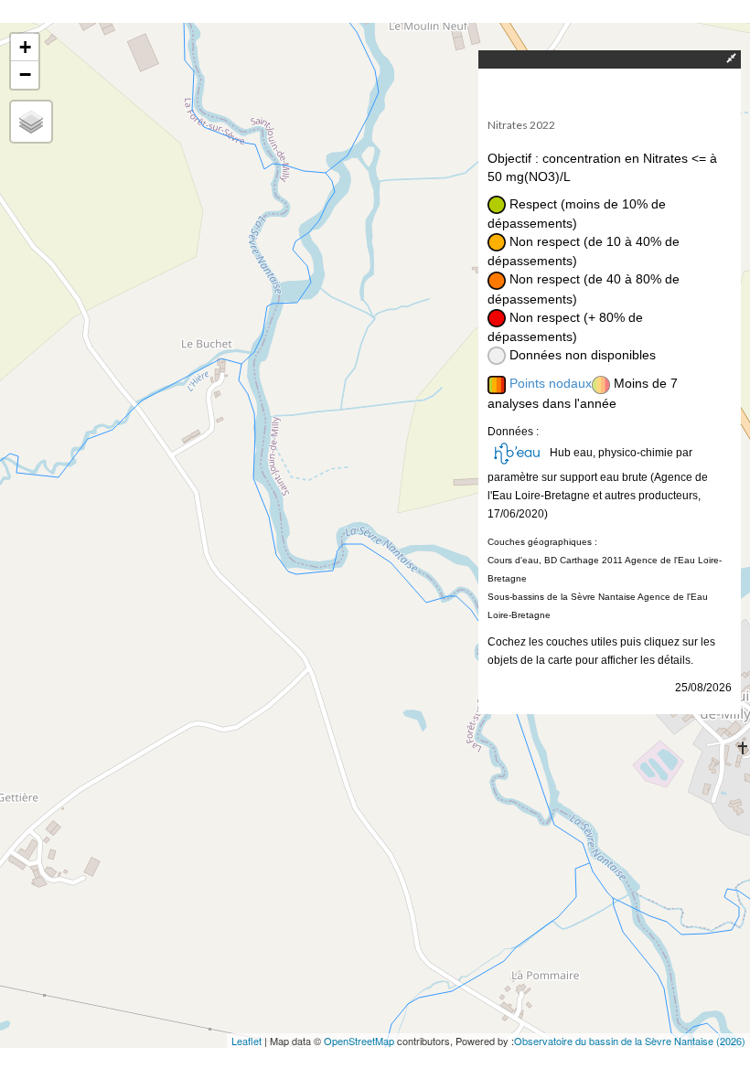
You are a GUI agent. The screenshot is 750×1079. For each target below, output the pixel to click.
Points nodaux (550, 383)
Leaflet (246, 1040)
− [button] (25, 74)
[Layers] (31, 121)
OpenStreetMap (359, 1040)
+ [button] (25, 47)
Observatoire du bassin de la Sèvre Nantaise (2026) (629, 1040)
